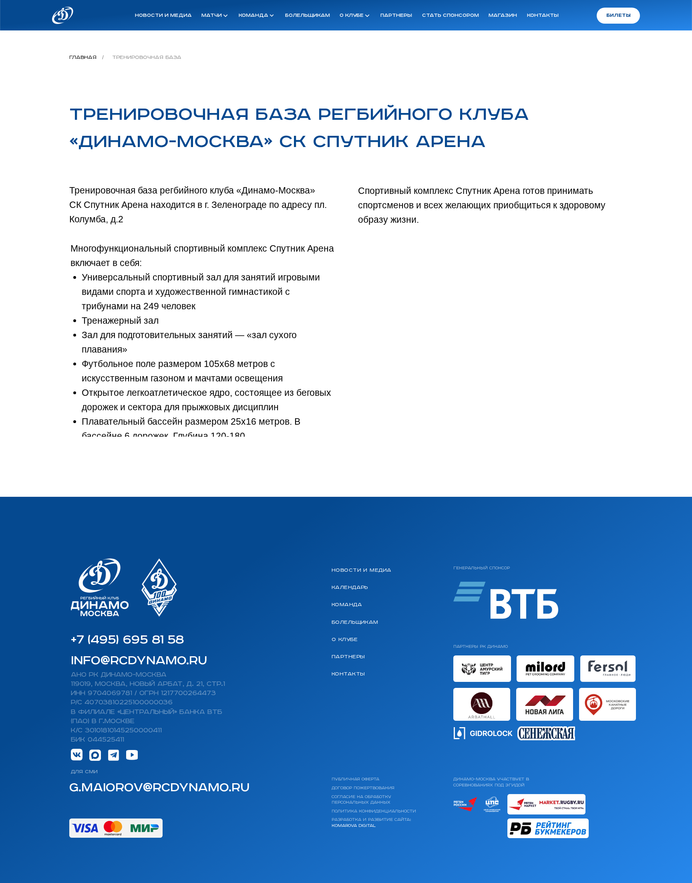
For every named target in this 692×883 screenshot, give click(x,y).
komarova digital (354, 825)
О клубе (345, 640)
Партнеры (348, 657)
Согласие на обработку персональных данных (361, 799)
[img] (62, 15)
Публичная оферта (355, 779)
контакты (543, 15)
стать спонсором (450, 15)
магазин (503, 15)
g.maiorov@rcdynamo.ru (159, 788)
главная (83, 57)
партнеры (396, 15)
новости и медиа (163, 15)
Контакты (348, 674)
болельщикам (307, 15)
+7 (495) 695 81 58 (127, 640)
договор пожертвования (363, 788)
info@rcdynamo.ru (139, 661)
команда (347, 605)
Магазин (346, 691)
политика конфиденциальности (374, 811)
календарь (350, 588)
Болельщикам (355, 622)
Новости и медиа (361, 570)
